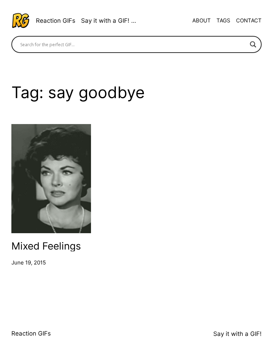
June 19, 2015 (28, 262)
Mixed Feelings (46, 245)
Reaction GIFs (55, 20)
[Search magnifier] (253, 44)
